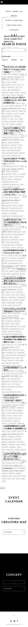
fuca (12, 203)
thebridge (4, 444)
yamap (15, 476)
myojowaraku (5, 329)
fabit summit (5, 192)
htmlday (13, 252)
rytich (20, 376)
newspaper (10, 331)
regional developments (13, 368)
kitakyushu (10, 281)
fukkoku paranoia (6, 205)
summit (17, 79)
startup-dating (12, 423)
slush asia (15, 405)
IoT (21, 263)
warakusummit (5, 79)
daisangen (21, 153)
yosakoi (4, 478)
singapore (12, 402)
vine (13, 462)
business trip (22, 111)
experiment (5, 189)
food (10, 197)
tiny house (11, 444)
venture (13, 460)
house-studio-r (12, 250)
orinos (4, 344)
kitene (3, 284)
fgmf (19, 195)
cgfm (12, 119)
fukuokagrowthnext (17, 216)
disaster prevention (7, 166)
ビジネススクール (12, 69)
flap (7, 197)
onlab (14, 339)
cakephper (9, 113)
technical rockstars (7, 439)
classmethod (12, 121)
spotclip (9, 415)
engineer (10, 179)
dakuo (3, 155)
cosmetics (4, 140)
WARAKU (10, 71)
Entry (12, 182)
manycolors (5, 300)
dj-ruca (4, 168)
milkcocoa (4, 310)
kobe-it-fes (16, 284)
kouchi (15, 287)
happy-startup (14, 239)
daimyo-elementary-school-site (10, 153)
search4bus (19, 386)
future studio (9, 218)
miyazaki (4, 313)
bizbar (10, 108)
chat (16, 119)
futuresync (18, 218)
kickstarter (20, 279)
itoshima (16, 266)
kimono (4, 281)
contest (21, 134)
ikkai (24, 255)
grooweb (9, 231)
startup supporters (7, 420)
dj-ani (21, 166)
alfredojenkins (16, 90)
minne (10, 310)
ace (19, 84)
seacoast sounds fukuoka (8, 386)
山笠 (3, 71)
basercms (11, 105)
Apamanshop (20, 95)
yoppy (23, 476)
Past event (8, 588)
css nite (20, 145)
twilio (3, 449)
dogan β (14, 168)
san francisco (15, 381)
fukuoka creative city (16, 208)
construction (13, 134)
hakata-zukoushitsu (18, 234)
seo (9, 394)
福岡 (9, 74)
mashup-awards (11, 302)
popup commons (20, 360)
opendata (4, 342)
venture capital (21, 460)
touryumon (5, 447)
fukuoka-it (5, 213)
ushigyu (23, 455)
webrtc (11, 470)
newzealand (18, 331)
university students (14, 455)
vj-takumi (21, 462)
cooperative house (7, 137)
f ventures (12, 189)
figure (24, 195)
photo (3, 355)
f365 (18, 189)
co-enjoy (12, 124)
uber (3, 452)
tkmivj (17, 444)
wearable (16, 465)
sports (3, 415)
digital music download (8, 163)
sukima (10, 428)
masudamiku (19, 302)
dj (17, 166)
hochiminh (19, 245)
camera (22, 113)
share (20, 394)
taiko (18, 428)
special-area (20, 413)
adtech (4, 87)
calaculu (16, 113)
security (9, 389)
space (13, 413)
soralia (4, 413)
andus (3, 95)
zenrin (3, 481)
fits (3, 197)
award (12, 103)
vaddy (3, 457)
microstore (5, 308)
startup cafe (17, 418)
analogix (23, 92)
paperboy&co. (5, 347)
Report (14, 60)
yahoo (10, 476)
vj (16, 462)
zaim (13, 478)
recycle (19, 365)
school (17, 384)
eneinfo (4, 179)
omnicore (9, 339)
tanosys (4, 434)
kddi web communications (8, 279)
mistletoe (22, 310)
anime (8, 95)
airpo (9, 90)
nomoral (19, 336)
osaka (8, 344)
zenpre (23, 478)
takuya (19, 431)
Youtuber (4, 74)
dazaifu (4, 158)
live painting (19, 292)
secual (3, 389)
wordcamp (4, 473)
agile (17, 87)
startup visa (16, 420)
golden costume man (15, 229)
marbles (22, 300)
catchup (4, 119)
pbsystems (12, 347)
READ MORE (8, 532)
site (18, 402)
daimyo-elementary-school (14, 150)
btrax (8, 111)
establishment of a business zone (10, 184)
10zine (8, 82)
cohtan (23, 126)
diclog (4, 161)
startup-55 (4, 423)
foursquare (17, 200)
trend (19, 447)
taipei (23, 428)
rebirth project (6, 365)
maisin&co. (4, 297)
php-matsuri (13, 355)
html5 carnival (6, 252)
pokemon (4, 360)
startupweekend (14, 426)
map (11, 300)
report (22, 368)
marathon (15, 300)
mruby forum (5, 326)
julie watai (22, 271)
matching (4, 305)
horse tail (20, 247)
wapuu (6, 465)
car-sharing (17, 116)
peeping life (16, 350)
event (21, 184)
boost (23, 108)
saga (9, 378)
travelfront (12, 447)
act (22, 84)
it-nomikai (9, 266)
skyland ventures (6, 405)
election (11, 176)
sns (3, 410)
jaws (3, 271)
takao (8, 431)
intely (20, 260)
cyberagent (5, 147)
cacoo (3, 113)
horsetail (4, 250)
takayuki (14, 431)
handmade (16, 237)
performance (10, 352)
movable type (9, 321)
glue (16, 226)
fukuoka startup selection (17, 210)
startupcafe (21, 423)
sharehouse (15, 74)
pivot (17, 357)
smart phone (5, 407)
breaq (3, 111)
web (21, 465)
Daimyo (3, 150)
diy (14, 166)
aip (20, 87)
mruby (17, 323)
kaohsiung (4, 276)
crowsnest (13, 145)
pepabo (3, 352)
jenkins (12, 271)
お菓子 (17, 69)
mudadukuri (13, 326)
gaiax (24, 218)
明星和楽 (19, 71)
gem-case (14, 221)
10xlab (3, 82)
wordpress (11, 473)
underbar (12, 452)
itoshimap (22, 266)
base (6, 105)
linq (13, 292)
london (8, 294)
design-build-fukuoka (17, 158)
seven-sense (15, 394)
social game (8, 410)
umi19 (7, 452)
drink (3, 171)
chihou (21, 119)
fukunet (15, 205)
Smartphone (20, 407)
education (4, 176)
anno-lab (13, 95)
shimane (13, 399)
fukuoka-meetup (6, 216)
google (4, 231)
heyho (13, 245)
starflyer (4, 418)
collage (13, 129)
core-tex (15, 137)
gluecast (21, 226)
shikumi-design (5, 399)
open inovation (21, 339)
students (4, 428)
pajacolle (21, 344)
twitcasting (10, 449)
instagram (4, 260)
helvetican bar (6, 245)
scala (9, 384)
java (22, 268)
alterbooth (5, 92)
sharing (12, 397)
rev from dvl (20, 371)
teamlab (13, 434)
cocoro (4, 126)
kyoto (3, 289)
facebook (12, 192)
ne (22, 329)
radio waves (9, 363)
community (5, 132)
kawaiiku (20, 276)
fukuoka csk (5, 210)
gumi (3, 234)
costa (10, 140)
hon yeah (13, 247)
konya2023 (4, 287)
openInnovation (12, 342)
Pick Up (5, 60)
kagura (9, 273)
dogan (8, 168)
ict (6, 255)
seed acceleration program (9, 392)
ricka (8, 373)
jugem (16, 271)
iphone (3, 266)
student (22, 426)
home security (5, 247)
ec (18, 174)
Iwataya (4, 268)
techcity (4, 436)
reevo (3, 368)
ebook (14, 174)
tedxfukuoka (12, 441)
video (3, 462)
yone (19, 476)
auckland (9, 100)
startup (10, 418)
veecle (8, 457)
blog (15, 108)
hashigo (22, 239)
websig (16, 470)
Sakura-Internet (15, 378)
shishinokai (20, 399)
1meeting (14, 82)
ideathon (11, 255)
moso (22, 318)
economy (23, 174)
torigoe (23, 444)
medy (14, 305)
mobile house (16, 313)
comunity (11, 132)
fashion (18, 192)
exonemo (17, 187)
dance (8, 155)
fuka (16, 203)
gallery (4, 221)
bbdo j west (18, 105)
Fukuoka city (5, 208)
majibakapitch (12, 297)
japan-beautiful (15, 268)
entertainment (17, 179)
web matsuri (14, 468)
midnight (12, 308)
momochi (16, 315)
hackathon (9, 234)
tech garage (20, 434)
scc (13, 384)
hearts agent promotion (12, 242)
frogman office (6, 203)
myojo (23, 326)
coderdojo (10, 126)
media (10, 305)
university (4, 455)
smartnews (12, 407)
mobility (4, 315)
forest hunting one (7, 200)
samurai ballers (6, 381)
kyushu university (11, 289)
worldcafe (5, 476)
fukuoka (21, 205)
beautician (4, 108)
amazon (12, 92)
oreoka (20, 342)
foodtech (16, 197)
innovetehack (21, 258)
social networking (18, 410)
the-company (20, 441)
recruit (14, 365)
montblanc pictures (7, 318)
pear (18, 347)
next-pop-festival (6, 334)
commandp (19, 129)
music (19, 326)
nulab (3, 339)
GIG (21, 60)
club (3, 124)
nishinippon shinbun (17, 334)
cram (22, 140)
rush (16, 376)
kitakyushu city (19, 281)
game (9, 221)
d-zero (11, 147)
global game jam (16, 224)
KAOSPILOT (4, 69)
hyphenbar (20, 252)
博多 (6, 71)
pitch (13, 357)
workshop (18, 473)
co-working (19, 124)
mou (3, 321)
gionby (3, 224)
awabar (15, 100)
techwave (4, 441)
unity (18, 452)
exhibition (10, 187)
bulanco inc (14, 111)
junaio (3, 273)
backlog (18, 103)
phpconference (21, 355)
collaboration (6, 129)
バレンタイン (22, 69)
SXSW (14, 428)
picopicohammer (6, 357)
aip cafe (4, 90)
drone (8, 171)
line (3, 292)
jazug (7, 271)
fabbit (21, 189)
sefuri (19, 392)
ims (8, 258)
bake (23, 103)
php (7, 355)
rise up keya (15, 373)
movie (12, 323)
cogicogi (17, 126)
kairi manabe (15, 273)
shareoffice (5, 397)
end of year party (19, 176)
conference (5, 134)
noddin (14, 336)
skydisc (23, 402)
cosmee (21, 137)
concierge (18, 132)
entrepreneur (5, 182)
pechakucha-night (6, 350)
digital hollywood (12, 161)
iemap (16, 255)
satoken (4, 384)
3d (12, 84)
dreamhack (20, 168)
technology (17, 439)
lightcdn (20, 289)
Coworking (16, 140)
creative (4, 142)
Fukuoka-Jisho (12, 213)
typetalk (23, 449)
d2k (15, 147)
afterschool (10, 87)
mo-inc (9, 313)
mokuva (10, 315)
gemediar (20, 221)
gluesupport (5, 229)
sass (21, 381)
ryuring (4, 378)
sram (20, 415)
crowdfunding (5, 145)
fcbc (23, 192)
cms (7, 124)
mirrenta (16, 310)
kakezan (22, 273)
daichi (19, 147)
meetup (19, 305)
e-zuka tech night (6, 174)
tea (8, 434)
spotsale (15, 415)
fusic (3, 218)
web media (20, 468)
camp (12, 79)
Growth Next (17, 231)
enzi (16, 182)
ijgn (20, 255)
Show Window (5, 402)
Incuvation (13, 258)
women (21, 470)
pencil (22, 350)
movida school (6, 323)
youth (9, 478)
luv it (13, 294)
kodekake (22, 284)
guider (23, 231)
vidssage (8, 462)
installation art (13, 260)
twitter (17, 449)
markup (4, 302)
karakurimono (13, 276)
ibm (3, 255)
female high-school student (9, 195)
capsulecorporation (7, 116)
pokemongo (11, 360)
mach (17, 294)
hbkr (3, 242)
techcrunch (11, 436)
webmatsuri (5, 470)
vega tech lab (5, 460)
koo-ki (10, 287)
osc (13, 344)
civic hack (4, 121)
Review (4, 373)
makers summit (21, 297)
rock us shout (5, 376)
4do (16, 84)
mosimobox (17, 318)
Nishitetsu (4, 336)
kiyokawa (9, 284)
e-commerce (14, 171)
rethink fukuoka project (8, 371)
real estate (16, 363)
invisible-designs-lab (14, 263)
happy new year (6, 239)
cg (8, 119)
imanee (3, 258)
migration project (20, 308)
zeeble (18, 478)
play (22, 357)
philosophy (21, 352)
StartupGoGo (5, 426)
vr (2, 465)
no (9, 336)
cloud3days (20, 121)
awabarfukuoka (6, 103)
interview (4, 263)
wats (11, 465)
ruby (12, 376)
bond (19, 108)
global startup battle (7, 226)
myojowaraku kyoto (15, 329)
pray (3, 363)
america (17, 92)
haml (10, 237)
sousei (9, 413)
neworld (4, 331)
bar (3, 105)
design (9, 158)
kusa (20, 287)
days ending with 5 (15, 155)
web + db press (5, 468)
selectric (4, 394)
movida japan (17, 321)
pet (16, 352)
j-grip (8, 268)
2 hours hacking (6, 84)
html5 (19, 250)
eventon (4, 187)
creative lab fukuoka (13, 142)
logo (3, 294)
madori (22, 294)
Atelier (4, 100)
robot (20, 373)
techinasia (19, 436)
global (21, 74)
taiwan (3, 431)
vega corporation (16, 457)
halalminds (5, 237)
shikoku (17, 397)
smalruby (21, 405)
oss (16, 344)
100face (22, 79)
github (9, 224)
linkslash (8, 292)
